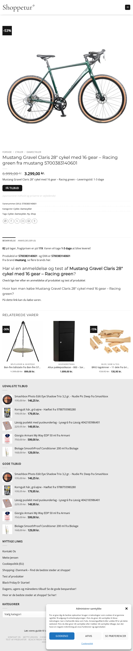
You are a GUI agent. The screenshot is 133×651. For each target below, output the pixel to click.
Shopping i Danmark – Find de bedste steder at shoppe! (36, 570)
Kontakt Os (9, 551)
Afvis (88, 636)
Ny (28, 213)
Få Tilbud (12, 188)
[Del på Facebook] (11, 221)
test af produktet (75, 280)
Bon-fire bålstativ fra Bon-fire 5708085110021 (22, 367)
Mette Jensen (10, 557)
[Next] (130, 350)
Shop (33, 213)
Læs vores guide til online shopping (43, 630)
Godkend (62, 636)
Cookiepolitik (87, 643)
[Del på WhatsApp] (5, 221)
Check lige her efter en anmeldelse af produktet (31, 280)
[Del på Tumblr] (34, 221)
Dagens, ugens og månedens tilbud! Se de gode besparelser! (39, 589)
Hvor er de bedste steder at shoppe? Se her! (29, 595)
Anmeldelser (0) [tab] (27, 240)
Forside (7, 152)
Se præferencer (115, 636)
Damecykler (34, 152)
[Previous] (2, 350)
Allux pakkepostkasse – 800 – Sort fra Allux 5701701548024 (66, 367)
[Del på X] (17, 221)
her (48, 260)
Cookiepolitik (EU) (13, 564)
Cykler (19, 152)
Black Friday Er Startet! (16, 582)
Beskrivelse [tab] (9, 240)
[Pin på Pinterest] (28, 221)
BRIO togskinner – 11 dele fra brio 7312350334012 (110, 367)
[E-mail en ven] (23, 221)
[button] (126, 608)
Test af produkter (13, 576)
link (15, 300)
